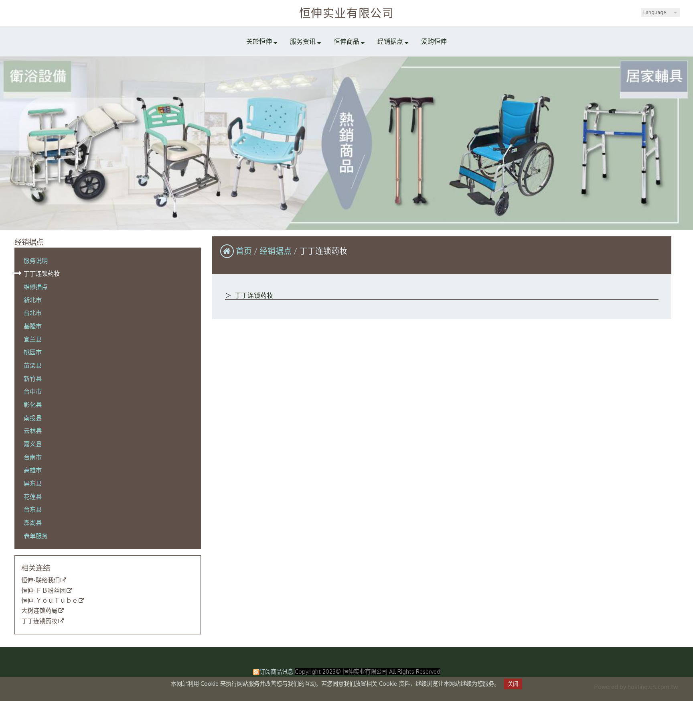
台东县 (33, 509)
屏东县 (33, 483)
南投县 (33, 418)
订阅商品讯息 (276, 671)
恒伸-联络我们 (40, 580)
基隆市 (33, 326)
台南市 (33, 457)
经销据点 (276, 251)
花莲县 (33, 496)
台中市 (33, 391)
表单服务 (36, 536)
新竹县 (33, 378)
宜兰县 (33, 339)
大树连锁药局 (39, 610)
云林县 (33, 431)
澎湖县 (33, 522)
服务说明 (36, 260)
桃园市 (33, 352)
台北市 (33, 313)
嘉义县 (33, 444)
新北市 (33, 300)
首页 (244, 251)
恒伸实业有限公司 (346, 13)
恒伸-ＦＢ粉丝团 (43, 590)
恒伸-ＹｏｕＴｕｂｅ (49, 600)
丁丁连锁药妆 (42, 273)
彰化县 (33, 404)
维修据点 (36, 286)
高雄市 (33, 470)
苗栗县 (33, 365)
